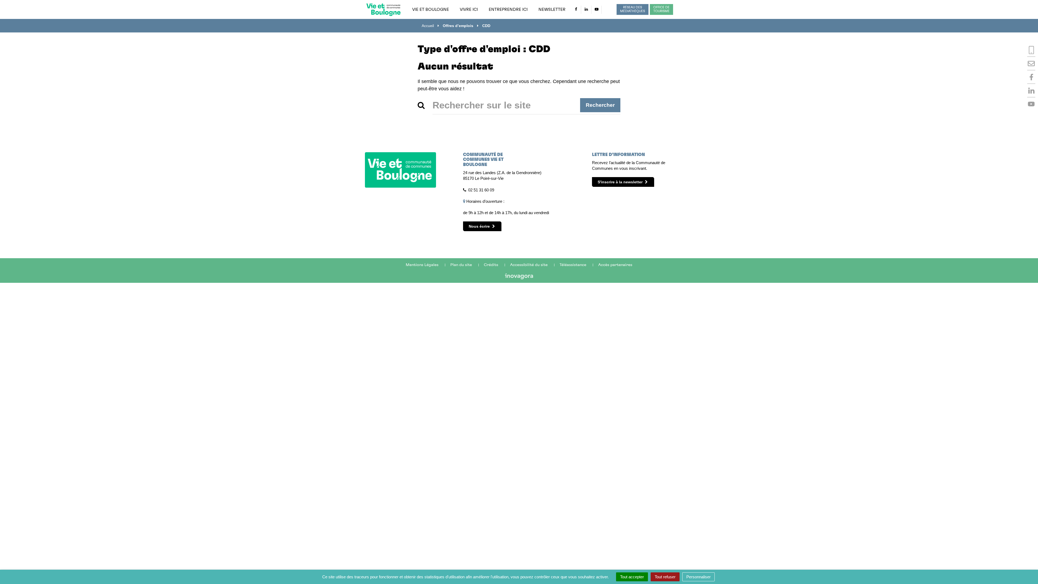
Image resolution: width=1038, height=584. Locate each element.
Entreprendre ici (508, 9)
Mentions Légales (422, 265)
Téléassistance (573, 265)
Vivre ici (469, 9)
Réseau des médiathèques (632, 9)
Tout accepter (632, 577)
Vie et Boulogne (430, 9)
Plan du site (461, 265)
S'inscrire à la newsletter (621, 182)
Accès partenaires (615, 265)
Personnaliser (698, 577)
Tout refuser (665, 577)
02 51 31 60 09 (481, 190)
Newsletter (551, 9)
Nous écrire (480, 226)
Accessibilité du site (529, 265)
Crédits (491, 265)
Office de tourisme (661, 9)
